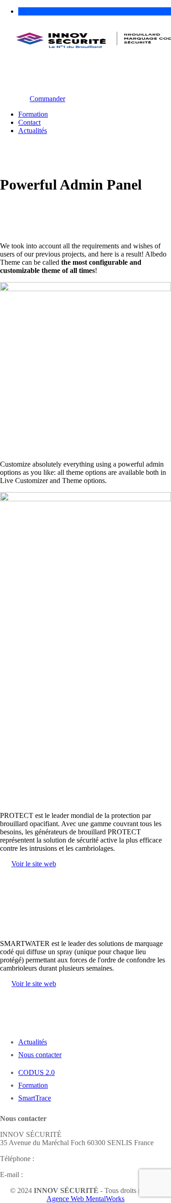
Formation (33, 114)
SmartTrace (34, 1098)
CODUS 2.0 (36, 1072)
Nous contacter (40, 1055)
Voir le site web (33, 864)
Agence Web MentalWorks (85, 1199)
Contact (29, 122)
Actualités (32, 130)
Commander (47, 99)
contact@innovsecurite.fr (61, 1174)
